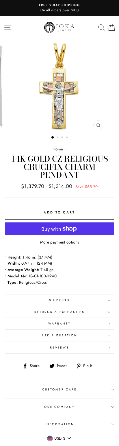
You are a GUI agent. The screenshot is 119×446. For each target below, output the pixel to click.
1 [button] (52, 137)
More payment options (59, 242)
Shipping (59, 300)
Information (59, 424)
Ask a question (60, 335)
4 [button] (67, 138)
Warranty (59, 323)
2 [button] (58, 138)
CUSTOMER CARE (59, 389)
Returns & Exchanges (59, 312)
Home (58, 149)
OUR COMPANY (59, 407)
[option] (59, 8)
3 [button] (62, 138)
